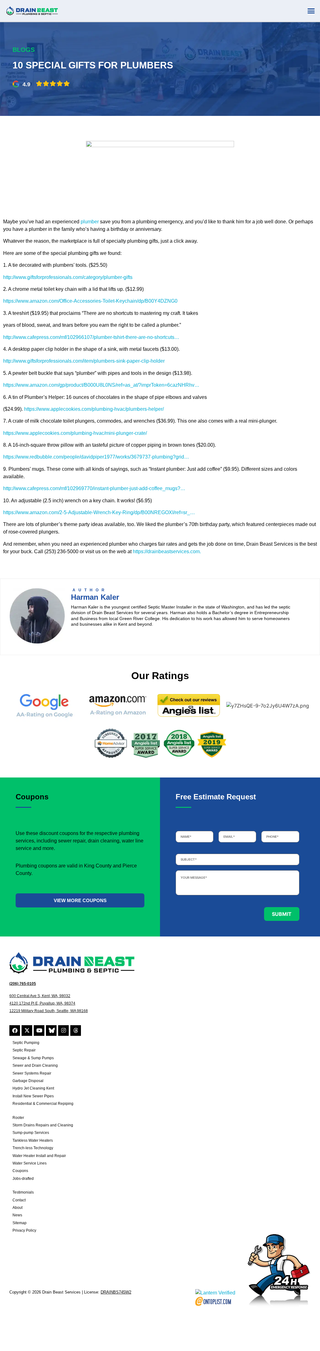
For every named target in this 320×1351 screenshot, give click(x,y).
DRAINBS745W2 (116, 1292)
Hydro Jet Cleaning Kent (33, 1088)
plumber (90, 221)
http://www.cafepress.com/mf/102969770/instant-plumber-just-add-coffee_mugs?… (94, 488)
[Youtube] (39, 1030)
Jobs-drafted (23, 1178)
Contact (19, 1200)
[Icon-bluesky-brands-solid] (51, 1030)
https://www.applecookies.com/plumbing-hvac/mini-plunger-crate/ (75, 433)
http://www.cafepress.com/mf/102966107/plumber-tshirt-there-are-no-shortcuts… (91, 337)
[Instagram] (63, 1030)
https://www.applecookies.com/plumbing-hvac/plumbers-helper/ (94, 409)
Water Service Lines (29, 1163)
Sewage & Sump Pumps (33, 1058)
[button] (311, 11)
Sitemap (19, 1223)
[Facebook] (14, 1030)
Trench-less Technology (32, 1148)
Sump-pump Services (30, 1132)
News (17, 1215)
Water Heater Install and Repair (39, 1156)
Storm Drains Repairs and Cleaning (42, 1125)
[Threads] (75, 1030)
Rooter (18, 1117)
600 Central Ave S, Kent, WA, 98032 (39, 996)
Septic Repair (24, 1050)
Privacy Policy (24, 1230)
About (17, 1207)
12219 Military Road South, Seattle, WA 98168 (48, 1011)
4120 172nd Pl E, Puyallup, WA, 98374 (42, 1003)
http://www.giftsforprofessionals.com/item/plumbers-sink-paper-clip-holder (84, 361)
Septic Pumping (25, 1043)
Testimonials (23, 1192)
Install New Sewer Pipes (33, 1096)
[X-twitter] (27, 1030)
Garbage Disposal (27, 1081)
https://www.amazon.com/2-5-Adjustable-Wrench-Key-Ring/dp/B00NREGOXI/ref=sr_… (99, 512)
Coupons (20, 1171)
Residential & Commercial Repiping (42, 1103)
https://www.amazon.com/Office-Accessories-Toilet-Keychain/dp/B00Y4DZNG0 (90, 301)
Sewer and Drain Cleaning (35, 1065)
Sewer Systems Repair (31, 1073)
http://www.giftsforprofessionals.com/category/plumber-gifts (67, 277)
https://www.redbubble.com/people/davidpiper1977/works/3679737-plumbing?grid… (96, 456)
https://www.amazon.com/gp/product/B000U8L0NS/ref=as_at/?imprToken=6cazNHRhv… (101, 385)
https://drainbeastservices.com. (167, 551)
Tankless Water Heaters (32, 1140)
